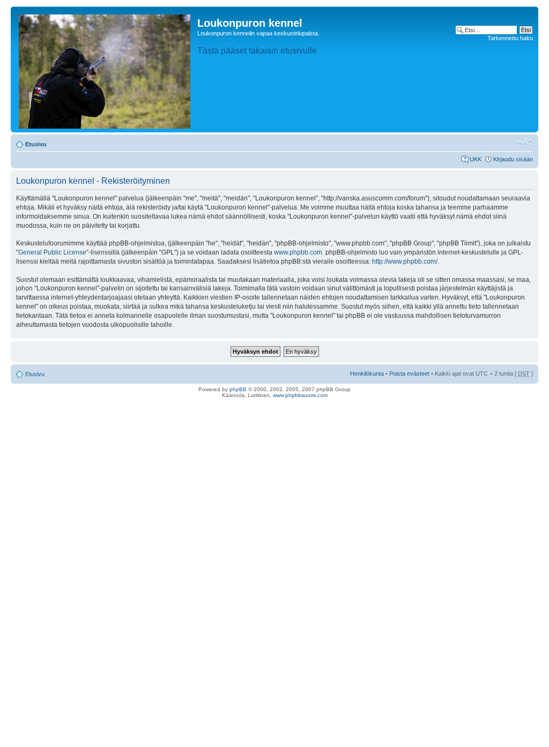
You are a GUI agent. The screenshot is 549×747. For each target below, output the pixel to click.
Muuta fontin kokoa (525, 142)
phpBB (238, 389)
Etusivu (36, 144)
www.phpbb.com (298, 252)
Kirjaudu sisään (513, 159)
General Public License (52, 252)
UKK (475, 159)
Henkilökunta (367, 373)
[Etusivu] (105, 69)
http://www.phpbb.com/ (404, 261)
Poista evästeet (409, 373)
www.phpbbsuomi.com (300, 395)
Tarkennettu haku (510, 38)
